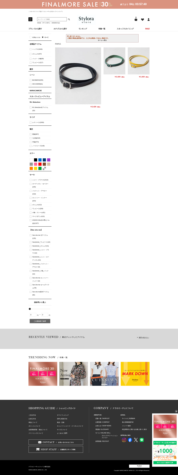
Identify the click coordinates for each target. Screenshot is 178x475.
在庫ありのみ (36, 37)
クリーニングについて (36, 433)
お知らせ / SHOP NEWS (103, 426)
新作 (31, 69)
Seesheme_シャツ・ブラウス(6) (40, 251)
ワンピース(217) (37, 62)
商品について (33, 422)
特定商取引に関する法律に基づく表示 (134, 429)
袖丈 (31, 129)
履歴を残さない (144, 337)
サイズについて (62, 430)
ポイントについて (34, 426)
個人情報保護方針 (128, 422)
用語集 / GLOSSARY (102, 429)
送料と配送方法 (62, 419)
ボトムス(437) (37, 54)
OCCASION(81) (37, 84)
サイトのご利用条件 (128, 418)
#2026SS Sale (56, 23)
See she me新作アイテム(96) (40, 293)
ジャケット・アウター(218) (39, 192)
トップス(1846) (37, 49)
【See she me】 (36, 230)
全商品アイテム (36, 44)
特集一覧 (102, 29)
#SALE (39, 23)
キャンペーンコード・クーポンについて (70, 426)
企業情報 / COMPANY (102, 422)
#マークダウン (46, 23)
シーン (32, 75)
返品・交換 (60, 422)
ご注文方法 (32, 415)
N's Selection (35, 102)
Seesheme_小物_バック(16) (40, 272)
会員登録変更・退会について (38, 430)
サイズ (32, 117)
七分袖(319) (36, 138)
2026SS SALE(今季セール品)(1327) (41, 221)
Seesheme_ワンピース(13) (41, 242)
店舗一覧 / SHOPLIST (102, 418)
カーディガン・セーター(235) (40, 185)
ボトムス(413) (37, 205)
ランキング (83, 29)
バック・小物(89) (38, 59)
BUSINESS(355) (37, 80)
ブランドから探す (35, 29)
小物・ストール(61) (38, 212)
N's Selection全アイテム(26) (40, 109)
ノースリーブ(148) (38, 146)
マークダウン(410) (38, 216)
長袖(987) (35, 134)
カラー (32, 153)
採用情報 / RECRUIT (102, 441)
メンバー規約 (126, 426)
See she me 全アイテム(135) (40, 236)
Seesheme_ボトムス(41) (40, 246)
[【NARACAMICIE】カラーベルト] (78, 75)
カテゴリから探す (60, 29)
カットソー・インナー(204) (39, 199)
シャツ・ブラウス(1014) (40, 180)
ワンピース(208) (37, 208)
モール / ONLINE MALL (103, 433)
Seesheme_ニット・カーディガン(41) (40, 258)
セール (32, 175)
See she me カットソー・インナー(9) (40, 279)
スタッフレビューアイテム (40, 96)
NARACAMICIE (36, 91)
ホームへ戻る (102, 40)
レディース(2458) (38, 122)
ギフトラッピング (63, 415)
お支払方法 (32, 419)
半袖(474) (35, 142)
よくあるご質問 (62, 433)
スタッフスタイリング (125, 29)
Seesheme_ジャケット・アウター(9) (40, 265)
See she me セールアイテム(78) (40, 286)
